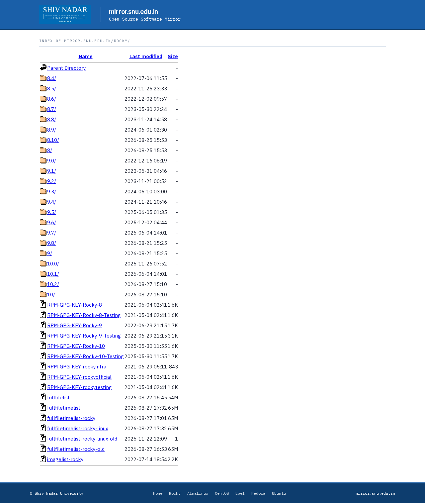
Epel (240, 493)
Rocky (175, 493)
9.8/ (51, 243)
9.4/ (51, 202)
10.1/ (53, 274)
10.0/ (53, 263)
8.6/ (51, 99)
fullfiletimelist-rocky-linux (77, 428)
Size (173, 56)
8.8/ (51, 119)
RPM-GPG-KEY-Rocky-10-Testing (85, 356)
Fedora (258, 493)
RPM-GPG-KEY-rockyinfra (76, 366)
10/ (51, 294)
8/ (49, 150)
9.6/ (51, 222)
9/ (49, 253)
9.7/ (51, 233)
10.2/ (53, 284)
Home (157, 493)
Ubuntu (279, 493)
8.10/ (53, 140)
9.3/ (51, 191)
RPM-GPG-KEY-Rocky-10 (76, 346)
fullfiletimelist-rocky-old (76, 449)
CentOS (222, 493)
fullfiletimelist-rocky (71, 418)
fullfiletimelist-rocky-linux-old (82, 439)
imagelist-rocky (65, 459)
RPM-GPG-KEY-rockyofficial (79, 377)
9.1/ (51, 171)
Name (86, 56)
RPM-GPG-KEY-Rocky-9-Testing (84, 336)
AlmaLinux (197, 493)
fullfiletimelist (63, 408)
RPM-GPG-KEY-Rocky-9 (74, 325)
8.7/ (51, 109)
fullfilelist (58, 397)
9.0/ (51, 160)
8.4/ (51, 78)
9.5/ (51, 212)
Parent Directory (66, 68)
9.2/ (51, 181)
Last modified (145, 56)
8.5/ (51, 88)
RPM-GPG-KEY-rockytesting (79, 387)
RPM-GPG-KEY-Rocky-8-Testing (84, 315)
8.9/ (51, 130)
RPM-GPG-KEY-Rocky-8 (74, 305)
